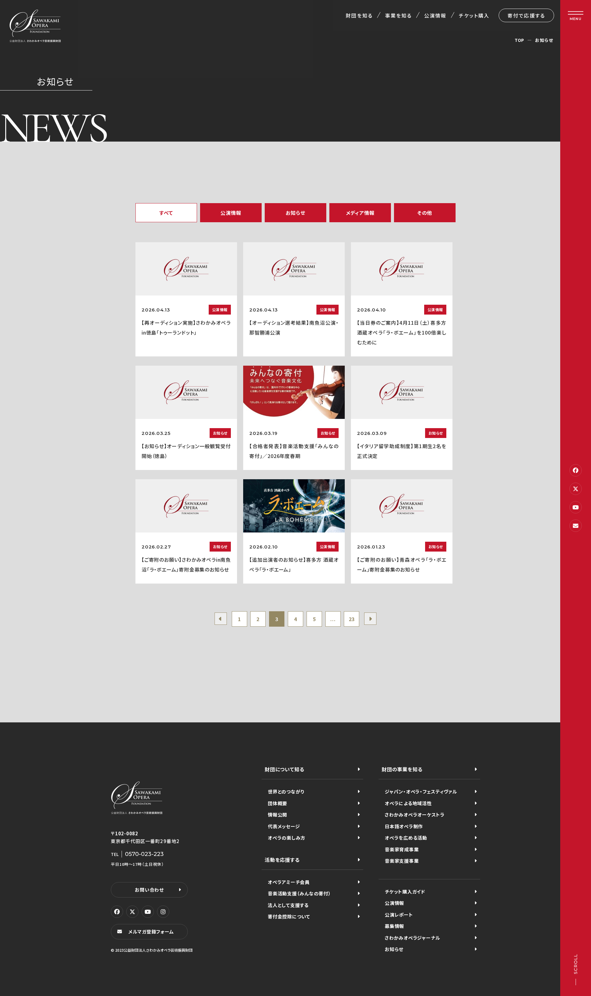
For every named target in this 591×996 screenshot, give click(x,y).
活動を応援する (282, 859)
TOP (519, 40)
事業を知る (398, 15)
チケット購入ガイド (405, 891)
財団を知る (359, 15)
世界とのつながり (286, 791)
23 (352, 619)
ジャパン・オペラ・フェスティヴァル (421, 791)
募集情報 (394, 926)
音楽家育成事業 (402, 849)
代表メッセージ (284, 826)
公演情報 (435, 15)
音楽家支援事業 (402, 860)
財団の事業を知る (402, 769)
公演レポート (399, 914)
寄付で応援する (526, 15)
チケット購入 (474, 15)
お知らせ (394, 949)
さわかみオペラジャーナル (412, 937)
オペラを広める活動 (406, 837)
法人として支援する (288, 905)
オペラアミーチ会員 (289, 882)
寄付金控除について (289, 916)
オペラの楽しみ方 (286, 837)
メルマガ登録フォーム (151, 931)
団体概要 (277, 803)
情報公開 (277, 814)
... (333, 619)
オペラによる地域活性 (408, 803)
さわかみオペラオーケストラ (415, 814)
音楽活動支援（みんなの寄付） (299, 893)
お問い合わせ (149, 889)
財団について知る (284, 769)
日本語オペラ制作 (404, 826)
